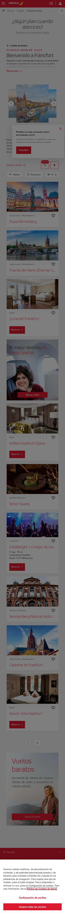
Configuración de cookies (32, 897)
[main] (32, 886)
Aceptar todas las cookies (32, 906)
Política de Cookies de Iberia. (42, 888)
